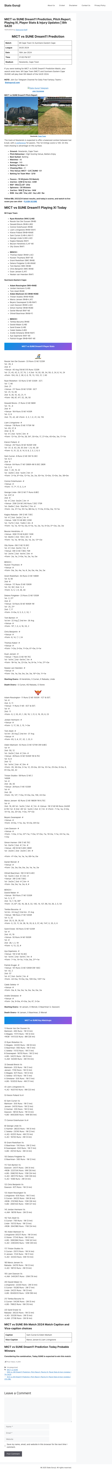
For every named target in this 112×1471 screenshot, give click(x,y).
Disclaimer (73, 5)
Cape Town (42, 136)
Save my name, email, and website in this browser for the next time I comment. (37, 1445)
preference (21, 143)
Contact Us (86, 5)
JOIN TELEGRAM (38, 91)
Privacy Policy (100, 5)
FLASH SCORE (30, 201)
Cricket (62, 5)
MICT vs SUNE (12, 1370)
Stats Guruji (12, 5)
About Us (51, 5)
